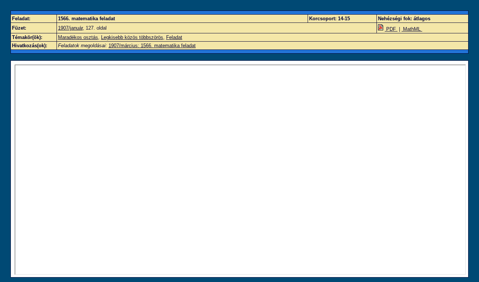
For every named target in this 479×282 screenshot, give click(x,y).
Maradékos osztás (78, 37)
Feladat (174, 37)
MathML (412, 29)
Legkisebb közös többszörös (132, 37)
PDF (391, 29)
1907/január (70, 28)
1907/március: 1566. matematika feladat (152, 45)
